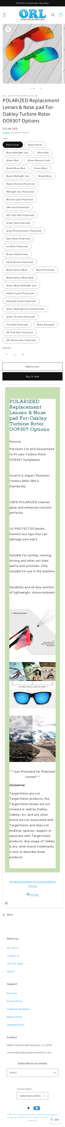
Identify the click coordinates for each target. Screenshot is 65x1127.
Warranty (12, 993)
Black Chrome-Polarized (20, 183)
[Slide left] (24, 88)
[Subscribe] (54, 1072)
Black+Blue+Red (15, 168)
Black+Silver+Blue (16, 269)
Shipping (6, 132)
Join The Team (15, 963)
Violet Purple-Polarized (20, 293)
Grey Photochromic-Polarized (23, 230)
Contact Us (13, 955)
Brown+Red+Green (17, 254)
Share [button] (10, 914)
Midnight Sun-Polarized (20, 191)
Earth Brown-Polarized (19, 262)
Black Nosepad (45, 324)
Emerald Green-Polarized (21, 301)
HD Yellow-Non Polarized (21, 340)
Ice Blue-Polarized (17, 246)
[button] (4, 15)
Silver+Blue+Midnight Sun (21, 285)
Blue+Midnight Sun (17, 152)
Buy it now (32, 376)
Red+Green (12, 144)
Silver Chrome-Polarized (20, 316)
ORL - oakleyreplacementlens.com (25, 1114)
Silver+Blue (40, 168)
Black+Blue (45, 176)
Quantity (7, 347)
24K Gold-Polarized (17, 207)
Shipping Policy (15, 1024)
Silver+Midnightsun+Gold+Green (25, 308)
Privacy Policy (14, 1001)
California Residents (18, 1009)
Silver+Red (12, 160)
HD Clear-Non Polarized (20, 215)
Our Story (12, 947)
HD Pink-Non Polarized (19, 332)
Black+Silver (35, 144)
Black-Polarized (45, 269)
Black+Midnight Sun (18, 176)
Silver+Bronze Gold (39, 160)
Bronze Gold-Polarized (19, 199)
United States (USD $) (30, 1095)
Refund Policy (14, 1016)
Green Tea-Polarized (18, 222)
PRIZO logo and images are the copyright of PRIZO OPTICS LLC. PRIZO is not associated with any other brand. (32, 1117)
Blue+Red (43, 152)
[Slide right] (41, 88)
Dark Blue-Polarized (18, 238)
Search (11, 971)
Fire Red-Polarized (17, 324)
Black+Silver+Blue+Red (19, 277)
